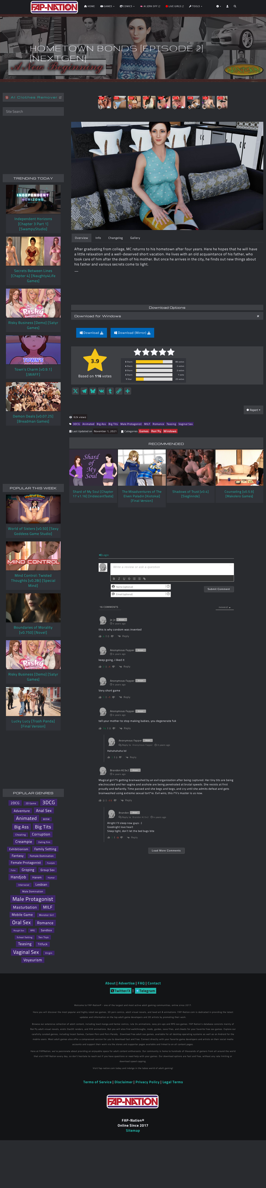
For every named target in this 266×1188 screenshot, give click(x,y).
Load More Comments (166, 850)
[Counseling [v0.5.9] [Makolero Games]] (239, 468)
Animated (88, 424)
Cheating (20, 834)
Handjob (18, 877)
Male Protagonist (131, 424)
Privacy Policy (148, 1082)
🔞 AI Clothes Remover (32, 97)
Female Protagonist (26, 862)
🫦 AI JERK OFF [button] (149, 6)
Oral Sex (21, 922)
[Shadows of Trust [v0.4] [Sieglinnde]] (190, 468)
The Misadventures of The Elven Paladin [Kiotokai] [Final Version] (142, 496)
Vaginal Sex (186, 424)
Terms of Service (97, 1082)
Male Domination (32, 891)
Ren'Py (156, 431)
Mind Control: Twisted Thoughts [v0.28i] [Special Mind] (33, 580)
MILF (147, 424)
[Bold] (114, 579)
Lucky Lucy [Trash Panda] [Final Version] (33, 723)
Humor (51, 877)
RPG (32, 930)
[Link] (144, 579)
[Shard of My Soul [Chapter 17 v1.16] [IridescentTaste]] (93, 468)
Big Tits (113, 424)
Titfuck (43, 944)
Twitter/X (122, 990)
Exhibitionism (18, 849)
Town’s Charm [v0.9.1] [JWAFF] (33, 371)
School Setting (24, 937)
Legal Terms (172, 1082)
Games (144, 431)
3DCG (76, 424)
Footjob (51, 862)
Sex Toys (44, 937)
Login (105, 555)
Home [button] (91, 6)
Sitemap (133, 1130)
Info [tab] (98, 238)
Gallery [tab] (135, 238)
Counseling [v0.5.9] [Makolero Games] (239, 494)
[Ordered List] (134, 579)
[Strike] (129, 579)
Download (91, 332)
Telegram (147, 990)
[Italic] (119, 579)
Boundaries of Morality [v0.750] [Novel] (33, 629)
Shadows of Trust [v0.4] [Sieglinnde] (190, 494)
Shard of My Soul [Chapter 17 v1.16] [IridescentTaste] (93, 494)
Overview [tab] (81, 238)
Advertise (127, 983)
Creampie (23, 841)
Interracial (23, 885)
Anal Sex (44, 810)
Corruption (41, 834)
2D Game (31, 803)
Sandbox (46, 930)
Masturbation (25, 907)
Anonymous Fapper (142, 745)
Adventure (22, 810)
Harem (37, 877)
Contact (154, 983)
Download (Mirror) (132, 332)
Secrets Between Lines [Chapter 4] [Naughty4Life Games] (33, 276)
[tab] (167, 316)
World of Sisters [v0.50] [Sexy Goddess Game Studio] (33, 531)
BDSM (46, 819)
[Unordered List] (139, 579)
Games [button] (108, 6)
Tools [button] (196, 6)
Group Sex (48, 870)
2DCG (15, 802)
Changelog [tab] (115, 238)
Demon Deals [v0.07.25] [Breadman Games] (33, 418)
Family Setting (45, 848)
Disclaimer (124, 1082)
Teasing (171, 424)
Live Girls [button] (175, 6)
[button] (235, 7)
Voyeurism (33, 960)
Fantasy (18, 855)
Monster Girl (46, 915)
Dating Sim (44, 842)
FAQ (141, 983)
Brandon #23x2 (140, 817)
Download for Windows (97, 316)
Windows (170, 431)
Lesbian (41, 884)
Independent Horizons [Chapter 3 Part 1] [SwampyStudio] (33, 224)
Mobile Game (22, 914)
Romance (158, 424)
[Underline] (124, 579)
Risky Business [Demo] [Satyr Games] (33, 325)
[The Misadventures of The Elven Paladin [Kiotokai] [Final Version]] (142, 468)
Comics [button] (128, 6)
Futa (13, 870)
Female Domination (42, 856)
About (110, 983)
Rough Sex (19, 930)
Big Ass (101, 424)
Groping (28, 869)
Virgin (48, 953)
